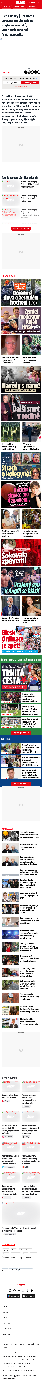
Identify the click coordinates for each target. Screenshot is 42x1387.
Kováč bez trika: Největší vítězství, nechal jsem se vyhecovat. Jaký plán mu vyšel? (31, 697)
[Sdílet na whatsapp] (35, 72)
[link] (10, 1290)
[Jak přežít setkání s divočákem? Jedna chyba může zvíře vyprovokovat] (10, 1010)
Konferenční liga (7, 715)
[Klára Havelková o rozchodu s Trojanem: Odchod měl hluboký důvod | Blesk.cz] (10, 883)
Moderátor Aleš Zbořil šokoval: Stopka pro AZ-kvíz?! (29, 895)
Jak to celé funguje (21, 86)
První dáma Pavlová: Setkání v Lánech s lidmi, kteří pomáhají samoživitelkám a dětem (31, 748)
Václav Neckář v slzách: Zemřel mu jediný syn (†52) (28, 847)
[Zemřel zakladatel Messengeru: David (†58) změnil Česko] (10, 998)
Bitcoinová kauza (9, 1258)
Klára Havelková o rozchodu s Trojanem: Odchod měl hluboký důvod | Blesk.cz (28, 884)
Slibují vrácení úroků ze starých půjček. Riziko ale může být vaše (29, 920)
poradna (5, 1270)
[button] (14, 1296)
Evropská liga (6, 702)
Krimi (25, 1254)
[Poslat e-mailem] (38, 72)
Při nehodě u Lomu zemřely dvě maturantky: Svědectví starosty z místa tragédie (29, 934)
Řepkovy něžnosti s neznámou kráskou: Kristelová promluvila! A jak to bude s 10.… (29, 947)
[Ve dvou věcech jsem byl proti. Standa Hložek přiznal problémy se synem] (10, 909)
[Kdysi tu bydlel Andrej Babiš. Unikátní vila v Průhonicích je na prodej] (10, 1023)
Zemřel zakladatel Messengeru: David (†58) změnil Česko (29, 996)
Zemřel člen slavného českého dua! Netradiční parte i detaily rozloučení (29, 834)
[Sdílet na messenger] (32, 72)
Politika (4, 753)
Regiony (34, 1254)
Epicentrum (16, 1254)
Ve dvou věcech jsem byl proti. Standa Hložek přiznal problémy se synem (29, 909)
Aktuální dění (8, 1244)
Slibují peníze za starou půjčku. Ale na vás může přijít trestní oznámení (29, 872)
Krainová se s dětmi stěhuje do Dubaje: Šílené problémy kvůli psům (29, 958)
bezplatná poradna (25, 1270)
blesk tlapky (14, 1270)
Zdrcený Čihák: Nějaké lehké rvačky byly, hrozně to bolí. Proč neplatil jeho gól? (30, 723)
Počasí (5, 1254)
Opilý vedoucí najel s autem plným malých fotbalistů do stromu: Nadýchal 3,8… (28, 985)
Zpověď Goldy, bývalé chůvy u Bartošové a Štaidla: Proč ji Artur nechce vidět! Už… (27, 972)
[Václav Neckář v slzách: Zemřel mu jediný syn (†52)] (10, 848)
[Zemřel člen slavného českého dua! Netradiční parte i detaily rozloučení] (10, 836)
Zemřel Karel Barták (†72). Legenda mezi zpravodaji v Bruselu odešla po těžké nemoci (30, 774)
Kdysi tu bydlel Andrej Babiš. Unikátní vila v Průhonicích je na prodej (29, 1021)
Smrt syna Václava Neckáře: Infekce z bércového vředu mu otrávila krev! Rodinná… (29, 861)
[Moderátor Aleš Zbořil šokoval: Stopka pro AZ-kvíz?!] (10, 897)
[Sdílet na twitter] (29, 72)
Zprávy (5, 1250)
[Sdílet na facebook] (25, 72)
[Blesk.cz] (20, 2)
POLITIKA (6, 739)
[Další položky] (39, 7)
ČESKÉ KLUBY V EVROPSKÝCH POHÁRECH (21, 660)
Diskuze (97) (6, 72)
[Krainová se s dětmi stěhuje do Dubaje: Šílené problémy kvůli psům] (10, 960)
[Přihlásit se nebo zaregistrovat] (38, 2)
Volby (14, 1250)
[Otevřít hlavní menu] (2, 2)
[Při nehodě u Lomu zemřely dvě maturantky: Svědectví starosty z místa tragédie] (10, 934)
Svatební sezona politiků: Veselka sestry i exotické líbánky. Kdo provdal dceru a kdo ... (31, 761)
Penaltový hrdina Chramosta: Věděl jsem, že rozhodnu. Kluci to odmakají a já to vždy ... (30, 710)
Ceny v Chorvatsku (25, 1258)
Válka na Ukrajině (25, 1250)
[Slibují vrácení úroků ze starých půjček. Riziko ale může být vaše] (10, 922)
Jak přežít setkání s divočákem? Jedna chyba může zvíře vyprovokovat (29, 1009)
